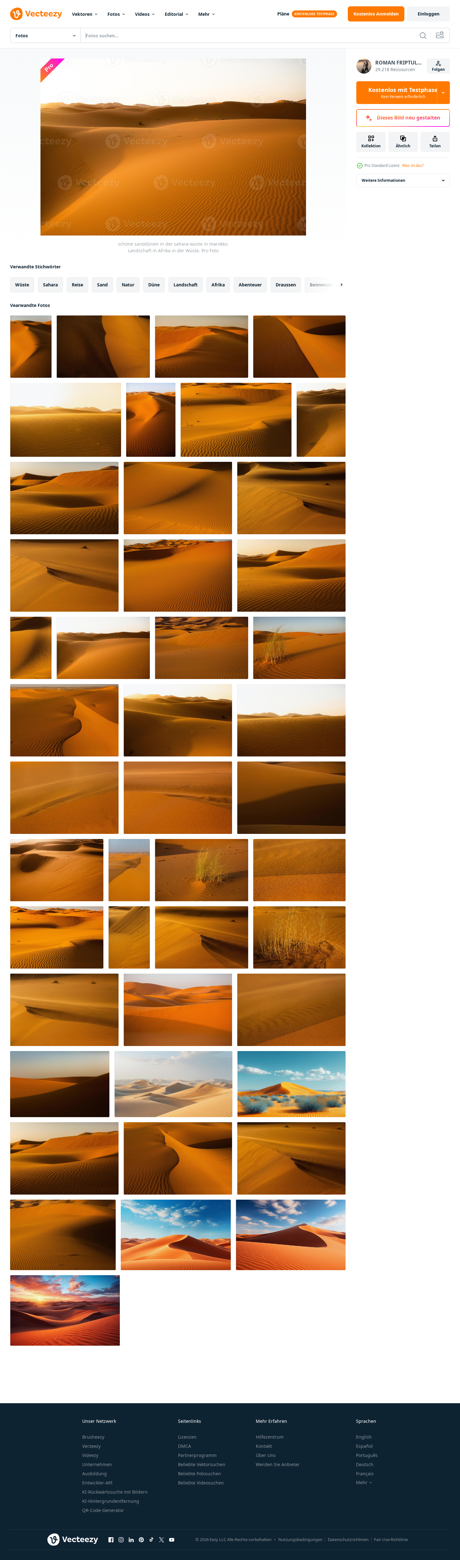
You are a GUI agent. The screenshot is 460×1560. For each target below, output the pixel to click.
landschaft (186, 285)
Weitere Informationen (383, 180)
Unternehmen (97, 1464)
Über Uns (266, 1455)
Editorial (174, 14)
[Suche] (423, 35)
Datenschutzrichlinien (348, 1539)
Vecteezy (91, 1446)
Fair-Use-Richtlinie (391, 1539)
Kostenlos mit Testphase (403, 92)
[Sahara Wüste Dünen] (173, 1084)
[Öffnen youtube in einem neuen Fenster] (171, 1539)
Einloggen (428, 14)
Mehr (204, 14)
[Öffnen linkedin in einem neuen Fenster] (131, 1539)
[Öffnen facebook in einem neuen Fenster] (110, 1539)
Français (365, 1474)
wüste (22, 285)
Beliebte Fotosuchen (199, 1474)
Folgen (438, 69)
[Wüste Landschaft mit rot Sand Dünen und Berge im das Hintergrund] (291, 1084)
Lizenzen (187, 1437)
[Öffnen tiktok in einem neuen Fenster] (151, 1539)
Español (364, 1446)
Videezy (90, 1455)
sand (102, 285)
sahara (50, 285)
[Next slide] (336, 284)
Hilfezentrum (270, 1437)
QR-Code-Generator (103, 1510)
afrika (218, 285)
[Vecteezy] (36, 14)
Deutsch (364, 1464)
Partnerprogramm (197, 1455)
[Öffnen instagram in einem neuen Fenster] (121, 1539)
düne (154, 285)
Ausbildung (94, 1474)
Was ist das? (413, 165)
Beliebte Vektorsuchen (201, 1464)
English (364, 1437)
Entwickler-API (97, 1483)
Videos (142, 14)
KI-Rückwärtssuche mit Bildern (115, 1492)
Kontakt (264, 1446)
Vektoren (82, 14)
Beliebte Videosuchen (201, 1483)
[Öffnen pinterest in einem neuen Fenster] (141, 1539)
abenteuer (250, 285)
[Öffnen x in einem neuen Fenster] (161, 1539)
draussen (286, 285)
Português (367, 1455)
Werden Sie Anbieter (278, 1464)
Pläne (283, 14)
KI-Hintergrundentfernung (110, 1501)
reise (77, 285)
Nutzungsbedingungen (300, 1539)
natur (128, 285)
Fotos (113, 14)
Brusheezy (93, 1437)
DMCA (184, 1446)
